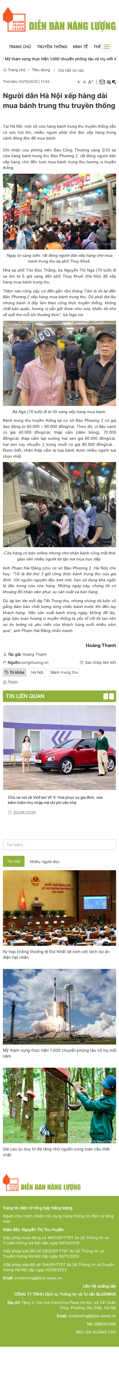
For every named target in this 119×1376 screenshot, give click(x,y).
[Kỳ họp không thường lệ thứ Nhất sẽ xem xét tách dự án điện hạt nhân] (59, 907)
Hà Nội (93, 276)
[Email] (102, 82)
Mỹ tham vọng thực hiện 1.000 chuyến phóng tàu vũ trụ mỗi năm (59, 1053)
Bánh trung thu (64, 672)
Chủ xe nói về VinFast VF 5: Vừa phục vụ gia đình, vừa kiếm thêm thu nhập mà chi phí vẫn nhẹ (55, 800)
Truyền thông (52, 46)
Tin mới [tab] (13, 861)
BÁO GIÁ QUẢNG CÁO (96, 1332)
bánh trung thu (71, 162)
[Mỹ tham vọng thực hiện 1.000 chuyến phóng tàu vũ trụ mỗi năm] (59, 1006)
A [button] (79, 82)
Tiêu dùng (41, 69)
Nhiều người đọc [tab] (45, 861)
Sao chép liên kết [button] (100, 662)
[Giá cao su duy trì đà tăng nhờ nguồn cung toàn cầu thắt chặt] (59, 1105)
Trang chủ (20, 46)
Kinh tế (80, 46)
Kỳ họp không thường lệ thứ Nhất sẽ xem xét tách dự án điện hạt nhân (56, 954)
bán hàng (89, 591)
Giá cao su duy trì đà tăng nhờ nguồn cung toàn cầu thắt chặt (56, 1151)
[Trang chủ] (59, 19)
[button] (108, 82)
